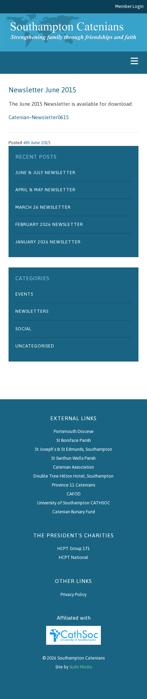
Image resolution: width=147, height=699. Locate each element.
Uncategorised (34, 345)
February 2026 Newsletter (49, 224)
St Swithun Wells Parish (73, 458)
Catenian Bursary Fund (73, 511)
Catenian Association (73, 467)
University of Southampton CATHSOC (73, 502)
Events (24, 294)
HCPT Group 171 (73, 548)
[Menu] (134, 60)
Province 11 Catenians (73, 485)
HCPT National (73, 557)
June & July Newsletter (45, 172)
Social (23, 328)
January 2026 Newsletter (48, 241)
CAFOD (74, 493)
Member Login (129, 6)
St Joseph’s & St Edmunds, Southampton (73, 449)
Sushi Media (80, 666)
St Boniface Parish (73, 440)
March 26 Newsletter (43, 207)
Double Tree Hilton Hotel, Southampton (73, 476)
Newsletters (32, 311)
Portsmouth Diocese (74, 431)
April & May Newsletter (45, 189)
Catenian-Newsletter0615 (39, 117)
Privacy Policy (73, 594)
